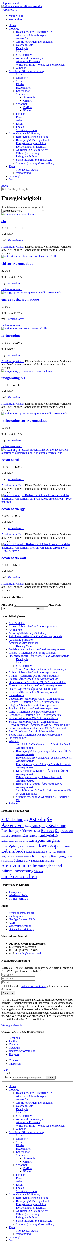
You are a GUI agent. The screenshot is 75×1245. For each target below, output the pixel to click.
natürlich (61, 852)
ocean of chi (10, 460)
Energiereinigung (15, 840)
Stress (38, 871)
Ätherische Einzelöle (21, 639)
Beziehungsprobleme (16, 831)
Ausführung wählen (12, 246)
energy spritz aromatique (20, 299)
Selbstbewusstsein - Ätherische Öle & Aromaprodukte (40, 728)
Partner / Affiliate (18, 898)
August (28, 826)
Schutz (18, 860)
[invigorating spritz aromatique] (34, 413)
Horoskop (47, 846)
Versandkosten (16, 240)
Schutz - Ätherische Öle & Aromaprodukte (33, 721)
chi (3, 221)
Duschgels (22, 659)
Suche (7, 1077)
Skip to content (10, 3)
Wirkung (14, 741)
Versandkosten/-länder (21, 912)
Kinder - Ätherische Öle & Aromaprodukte (33, 692)
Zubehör (14, 803)
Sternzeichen (15, 865)
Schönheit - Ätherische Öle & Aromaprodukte (35, 715)
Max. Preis (54, 604)
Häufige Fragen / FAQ (22, 919)
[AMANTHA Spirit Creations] (21, 6)
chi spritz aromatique (17, 263)
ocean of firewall (13, 558)
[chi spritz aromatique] (29, 256)
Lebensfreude (16, 695)
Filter (40, 608)
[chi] (18, 214)
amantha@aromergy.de (28, 953)
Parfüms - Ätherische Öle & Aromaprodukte (34, 701)
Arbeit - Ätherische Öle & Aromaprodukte (33, 626)
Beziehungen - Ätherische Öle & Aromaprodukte (37, 649)
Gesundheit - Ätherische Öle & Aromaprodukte (36, 685)
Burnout (47, 830)
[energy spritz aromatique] (31, 292)
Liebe (43, 851)
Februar (23, 847)
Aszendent (12, 825)
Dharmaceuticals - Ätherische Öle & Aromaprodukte (39, 655)
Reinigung (58, 856)
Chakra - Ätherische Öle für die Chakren (32, 652)
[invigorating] (24, 328)
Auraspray (39, 825)
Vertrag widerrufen (12, 1025)
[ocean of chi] (37, 452)
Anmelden (8, 993)
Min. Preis (7, 604)
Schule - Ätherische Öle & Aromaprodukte (33, 718)
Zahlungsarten (17, 916)
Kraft (67, 846)
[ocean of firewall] (37, 550)
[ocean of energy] (37, 501)
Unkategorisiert (17, 737)
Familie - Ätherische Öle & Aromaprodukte (34, 675)
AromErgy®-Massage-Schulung (27, 633)
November (19, 857)
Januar (61, 847)
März (54, 852)
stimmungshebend (46, 865)
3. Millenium (12, 819)
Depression (64, 830)
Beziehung (57, 825)
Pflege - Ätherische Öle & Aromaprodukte (33, 705)
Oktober (27, 857)
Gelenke (31, 846)
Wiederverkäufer (18, 895)
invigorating (10, 335)
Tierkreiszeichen (19, 876)
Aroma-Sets (15, 629)
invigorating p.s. (13, 378)
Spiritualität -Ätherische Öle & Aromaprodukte (35, 734)
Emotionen (16, 836)
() (9, 9)
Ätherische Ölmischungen (24, 642)
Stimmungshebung (17, 870)
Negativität (7, 856)
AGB (12, 922)
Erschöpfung (10, 846)
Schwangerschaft (34, 860)
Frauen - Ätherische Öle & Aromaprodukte (33, 678)
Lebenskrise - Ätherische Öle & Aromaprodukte (36, 698)
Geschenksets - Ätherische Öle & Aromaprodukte (37, 682)
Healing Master (25, 646)
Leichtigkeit (33, 851)
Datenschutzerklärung (21, 929)
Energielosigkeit (46, 835)
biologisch (35, 831)
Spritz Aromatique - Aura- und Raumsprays (41, 669)
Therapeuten (16, 892)
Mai (49, 852)
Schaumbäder (24, 665)
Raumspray (41, 856)
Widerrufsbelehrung (20, 925)
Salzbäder (21, 662)
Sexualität (49, 861)
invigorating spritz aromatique (24, 420)
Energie (28, 835)
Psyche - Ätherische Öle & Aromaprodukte (33, 708)
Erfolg (57, 841)
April (26, 820)
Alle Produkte (17, 623)
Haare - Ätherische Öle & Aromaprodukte (33, 688)
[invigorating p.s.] (26, 371)
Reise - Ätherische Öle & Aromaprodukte (32, 711)
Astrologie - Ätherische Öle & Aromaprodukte (35, 636)
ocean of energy (13, 509)
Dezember (5, 836)
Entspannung (41, 840)
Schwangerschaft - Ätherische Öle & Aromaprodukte (39, 724)
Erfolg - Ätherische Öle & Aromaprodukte (33, 672)
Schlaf (69, 857)
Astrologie (40, 819)
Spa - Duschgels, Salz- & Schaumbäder (31, 731)
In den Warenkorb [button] (11, 289)
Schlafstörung (7, 861)
